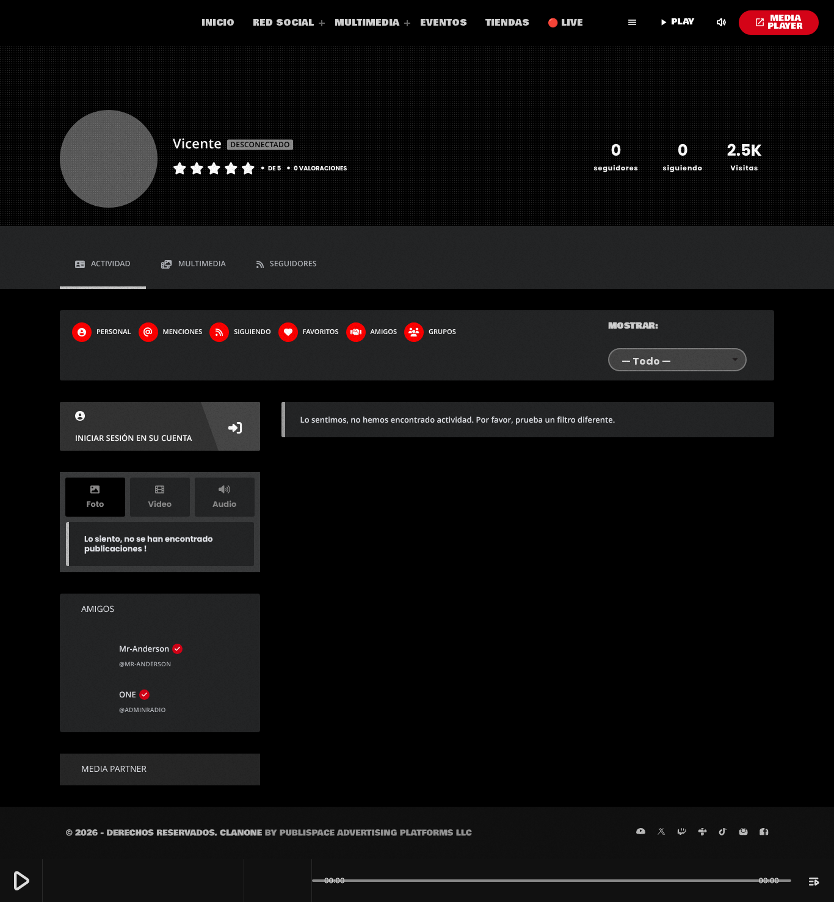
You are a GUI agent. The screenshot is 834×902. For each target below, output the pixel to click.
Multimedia (202, 263)
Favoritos (321, 331)
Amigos (384, 331)
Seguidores (293, 263)
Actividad (111, 263)
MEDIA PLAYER (779, 22)
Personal (113, 331)
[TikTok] (723, 832)
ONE (127, 694)
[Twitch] (682, 832)
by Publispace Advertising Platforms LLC (368, 833)
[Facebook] (764, 832)
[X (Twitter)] (661, 832)
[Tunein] (703, 832)
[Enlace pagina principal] (100, 23)
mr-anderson (144, 648)
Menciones (183, 331)
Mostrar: (633, 326)
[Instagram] (744, 832)
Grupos (442, 331)
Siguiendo (252, 331)
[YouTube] (641, 832)
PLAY (676, 22)
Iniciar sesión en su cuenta (133, 437)
